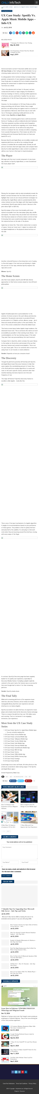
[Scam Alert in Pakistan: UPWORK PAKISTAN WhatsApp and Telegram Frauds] (19, 995)
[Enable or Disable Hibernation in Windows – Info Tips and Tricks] (5, 942)
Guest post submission (9, 1083)
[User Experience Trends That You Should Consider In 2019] (5, 53)
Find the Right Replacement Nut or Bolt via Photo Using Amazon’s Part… (23, 948)
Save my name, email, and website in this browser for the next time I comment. (18, 870)
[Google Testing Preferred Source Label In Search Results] (5, 1036)
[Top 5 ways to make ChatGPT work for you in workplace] (5, 1052)
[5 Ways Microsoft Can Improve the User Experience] (29, 817)
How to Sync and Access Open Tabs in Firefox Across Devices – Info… (23, 925)
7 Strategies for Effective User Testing (21, 43)
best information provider (18, 776)
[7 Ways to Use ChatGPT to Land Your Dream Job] (5, 1044)
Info (29, 776)
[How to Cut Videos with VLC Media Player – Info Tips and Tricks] (5, 974)
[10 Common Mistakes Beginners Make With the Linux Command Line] (5, 1028)
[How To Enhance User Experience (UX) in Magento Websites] (9, 797)
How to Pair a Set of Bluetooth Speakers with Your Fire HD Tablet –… (23, 956)
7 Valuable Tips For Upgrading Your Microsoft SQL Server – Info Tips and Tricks (17, 910)
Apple (7, 776)
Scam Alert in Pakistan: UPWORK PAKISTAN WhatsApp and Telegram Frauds (18, 1009)
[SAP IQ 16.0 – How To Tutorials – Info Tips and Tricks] (5, 966)
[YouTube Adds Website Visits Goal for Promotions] (5, 1060)
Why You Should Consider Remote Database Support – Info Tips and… (23, 933)
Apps (11, 776)
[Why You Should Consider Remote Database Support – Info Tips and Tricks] (5, 935)
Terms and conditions (21, 1083)
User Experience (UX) (7, 11)
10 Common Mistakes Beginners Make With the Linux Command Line (22, 1027)
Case (26, 776)
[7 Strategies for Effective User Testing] (5, 45)
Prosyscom (22, 1091)
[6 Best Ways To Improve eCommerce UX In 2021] (9, 817)
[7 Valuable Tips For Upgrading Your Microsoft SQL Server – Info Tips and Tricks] (19, 896)
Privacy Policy (32, 1083)
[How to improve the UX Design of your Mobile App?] (29, 797)
